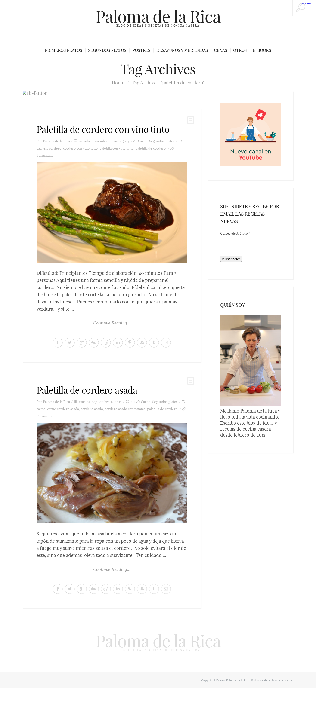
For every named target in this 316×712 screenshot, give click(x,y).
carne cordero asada (63, 409)
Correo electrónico (235, 233)
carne (41, 409)
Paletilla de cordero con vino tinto (103, 129)
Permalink (45, 155)
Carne (142, 141)
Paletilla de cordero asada (87, 390)
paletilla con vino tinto (116, 148)
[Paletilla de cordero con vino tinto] (112, 212)
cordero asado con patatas (125, 409)
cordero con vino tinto (80, 148)
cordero (55, 148)
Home (118, 83)
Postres (141, 50)
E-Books (262, 50)
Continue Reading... (111, 322)
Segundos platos (107, 50)
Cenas (220, 50)
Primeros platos (63, 50)
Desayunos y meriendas (182, 50)
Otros (240, 50)
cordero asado (92, 409)
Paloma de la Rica (158, 16)
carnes (42, 148)
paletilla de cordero (150, 148)
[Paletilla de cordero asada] (112, 473)
